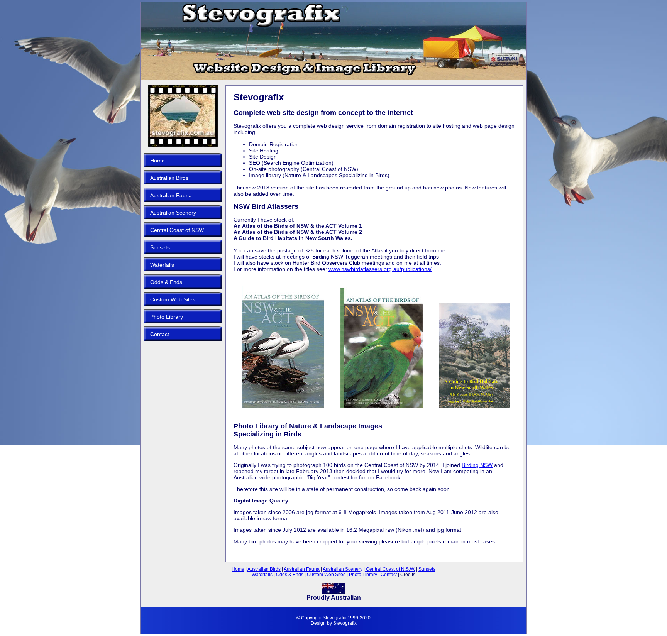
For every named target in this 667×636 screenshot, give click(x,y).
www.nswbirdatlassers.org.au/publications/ (380, 269)
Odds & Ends (166, 282)
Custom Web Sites (172, 299)
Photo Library (166, 317)
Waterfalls (162, 265)
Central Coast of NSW (177, 230)
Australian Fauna (171, 195)
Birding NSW (477, 465)
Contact (159, 334)
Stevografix (345, 623)
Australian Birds (169, 178)
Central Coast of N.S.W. (390, 569)
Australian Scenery (173, 213)
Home (157, 160)
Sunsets (160, 247)
